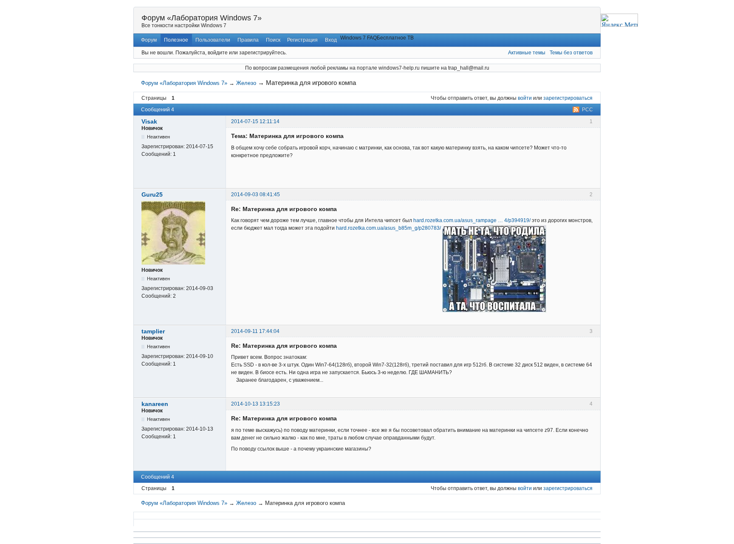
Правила (248, 40)
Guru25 (152, 194)
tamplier (153, 331)
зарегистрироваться (568, 98)
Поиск (273, 40)
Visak (149, 121)
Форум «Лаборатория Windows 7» (201, 18)
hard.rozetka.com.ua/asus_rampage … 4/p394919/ (472, 220)
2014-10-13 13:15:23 (255, 404)
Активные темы (526, 53)
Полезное (176, 40)
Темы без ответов (571, 53)
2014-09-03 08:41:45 (255, 194)
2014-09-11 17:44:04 (255, 331)
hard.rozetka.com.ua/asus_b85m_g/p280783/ (388, 228)
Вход (331, 40)
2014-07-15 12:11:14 (255, 121)
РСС (587, 110)
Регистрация (302, 40)
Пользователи (212, 40)
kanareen (154, 403)
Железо (246, 83)
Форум (149, 40)
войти (525, 98)
